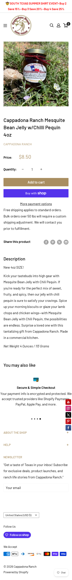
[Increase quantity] (41, 169)
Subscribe (16, 498)
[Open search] (52, 25)
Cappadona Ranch (17, 144)
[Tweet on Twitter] (59, 242)
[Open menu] (5, 25)
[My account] (58, 25)
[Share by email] (66, 242)
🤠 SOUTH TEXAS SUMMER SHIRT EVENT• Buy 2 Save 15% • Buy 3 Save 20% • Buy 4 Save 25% (36, 6)
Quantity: (10, 169)
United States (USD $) (18, 515)
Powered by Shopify (15, 572)
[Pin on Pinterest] (52, 242)
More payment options (36, 204)
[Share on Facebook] (46, 242)
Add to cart (36, 182)
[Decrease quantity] (22, 169)
